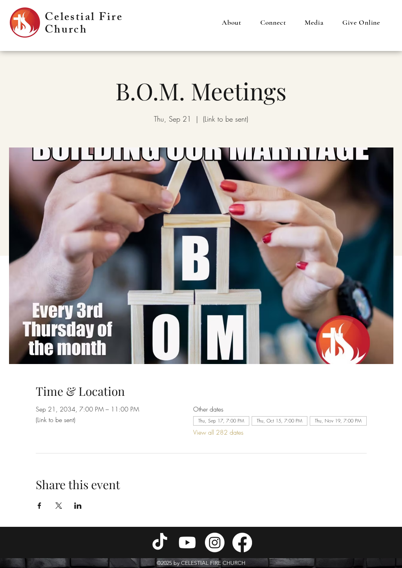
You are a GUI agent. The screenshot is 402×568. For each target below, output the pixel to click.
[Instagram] (215, 542)
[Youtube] (187, 542)
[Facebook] (242, 542)
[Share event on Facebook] (39, 505)
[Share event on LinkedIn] (78, 505)
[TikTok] (160, 542)
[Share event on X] (58, 505)
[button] (231, 22)
